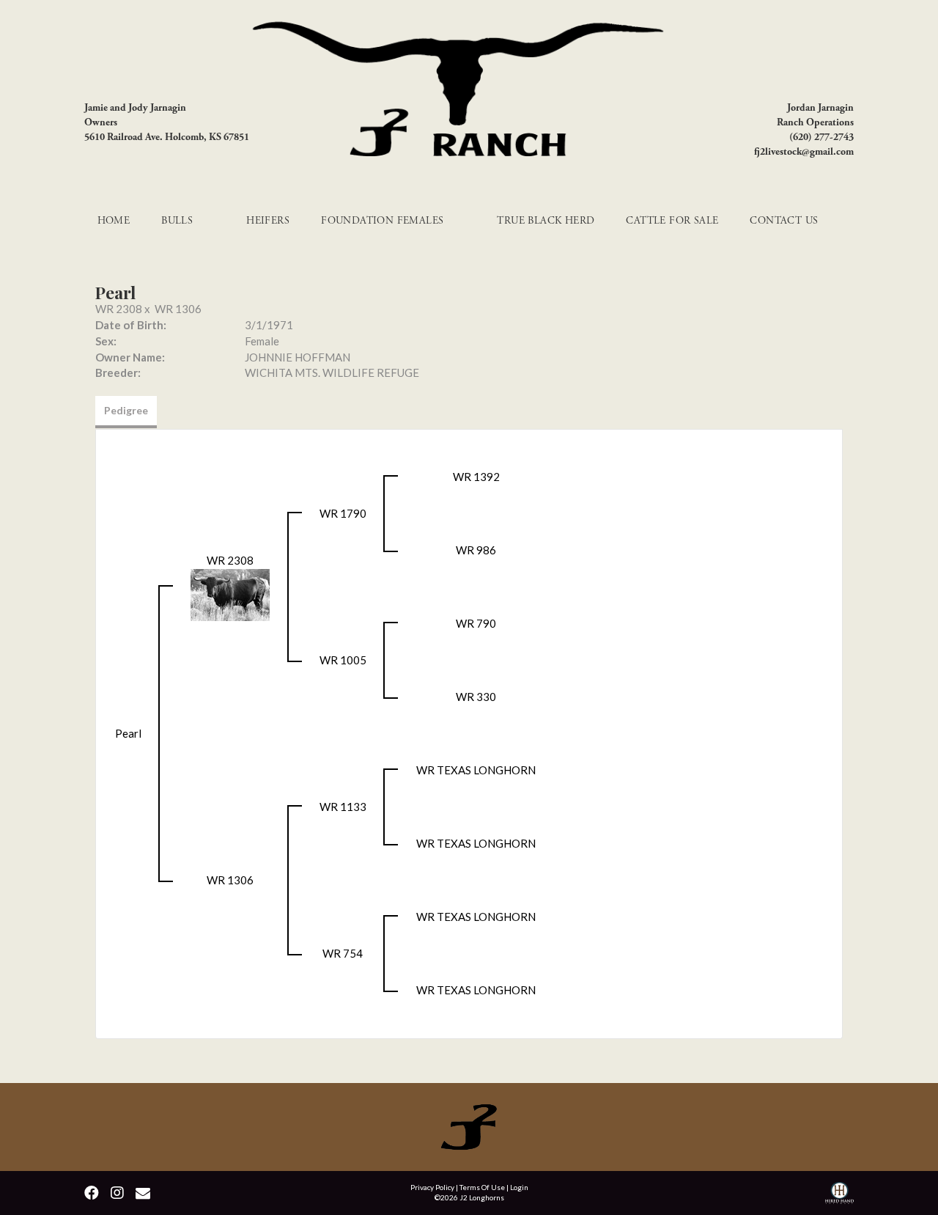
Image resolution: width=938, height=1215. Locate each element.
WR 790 (476, 623)
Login (519, 1187)
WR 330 (476, 696)
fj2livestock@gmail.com (804, 151)
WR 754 (342, 953)
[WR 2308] (230, 593)
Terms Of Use (482, 1187)
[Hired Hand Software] (839, 1195)
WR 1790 (343, 513)
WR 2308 (118, 308)
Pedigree (126, 410)
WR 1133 (343, 806)
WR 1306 (178, 308)
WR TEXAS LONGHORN (476, 770)
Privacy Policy (432, 1187)
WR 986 (476, 550)
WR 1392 (476, 476)
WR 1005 (343, 660)
